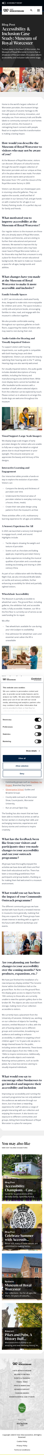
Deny (22, 774)
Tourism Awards (22, 1393)
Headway (34, 782)
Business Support (22, 1389)
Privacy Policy (22, 1445)
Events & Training (22, 1378)
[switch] (38, 727)
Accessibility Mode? (14, 3)
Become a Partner (22, 1374)
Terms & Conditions (22, 1450)
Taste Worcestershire (22, 1371)
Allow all (22, 758)
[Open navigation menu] (38, 10)
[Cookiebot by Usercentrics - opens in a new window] (31, 679)
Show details (31, 751)
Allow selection (22, 766)
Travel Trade (22, 1382)
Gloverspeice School (15, 789)
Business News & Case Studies (22, 1397)
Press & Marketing (22, 1386)
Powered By (22, 1420)
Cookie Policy (22, 1441)
